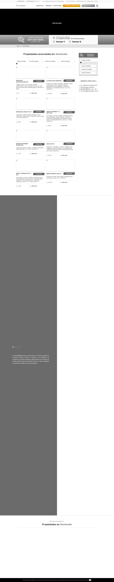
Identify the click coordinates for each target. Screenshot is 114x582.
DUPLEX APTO (50, 144)
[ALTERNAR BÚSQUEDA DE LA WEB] (97, 6)
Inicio (18, 46)
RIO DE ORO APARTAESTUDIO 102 (22, 81)
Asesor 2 (76, 41)
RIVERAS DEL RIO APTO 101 (23, 112)
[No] (112, 580)
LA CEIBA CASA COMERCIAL (54, 81)
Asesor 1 (60, 41)
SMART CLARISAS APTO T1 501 (23, 174)
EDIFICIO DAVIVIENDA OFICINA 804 (22, 144)
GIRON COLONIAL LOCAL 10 (53, 173)
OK (90, 579)
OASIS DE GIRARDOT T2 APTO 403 (53, 112)
